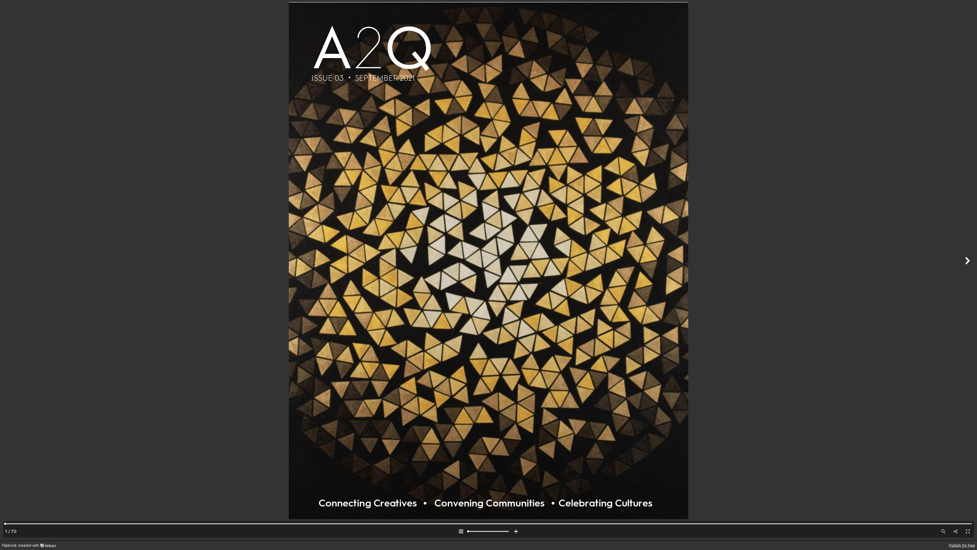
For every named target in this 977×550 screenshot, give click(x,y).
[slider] (488, 531)
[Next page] (967, 270)
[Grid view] (461, 531)
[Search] (943, 531)
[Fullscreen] (968, 531)
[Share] (956, 531)
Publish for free (962, 545)
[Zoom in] (516, 531)
